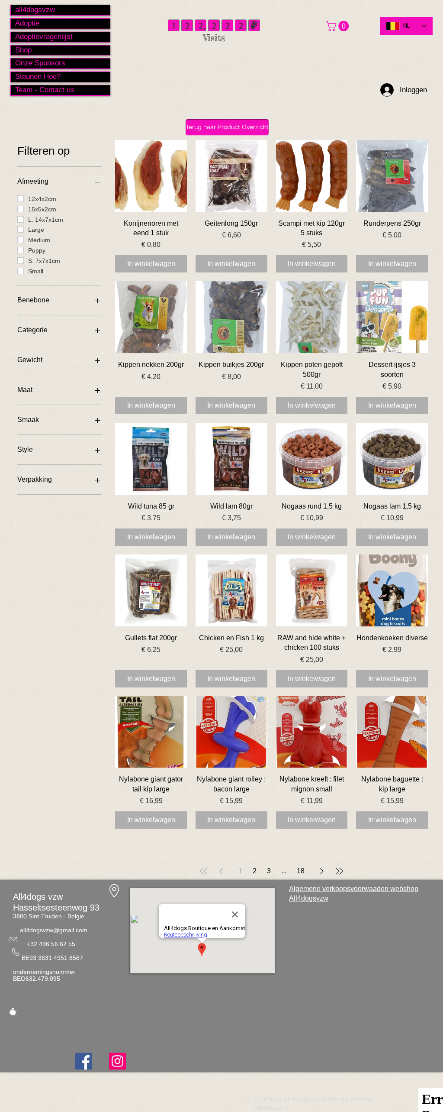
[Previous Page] (221, 871)
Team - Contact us (44, 90)
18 (301, 871)
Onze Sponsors (40, 63)
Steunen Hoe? (38, 76)
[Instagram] (117, 1061)
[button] (338, 26)
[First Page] (204, 871)
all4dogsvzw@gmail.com (53, 930)
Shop (23, 50)
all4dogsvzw (35, 10)
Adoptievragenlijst (44, 36)
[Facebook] (83, 1061)
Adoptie (27, 23)
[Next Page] (322, 871)
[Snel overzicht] (151, 176)
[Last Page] (339, 871)
